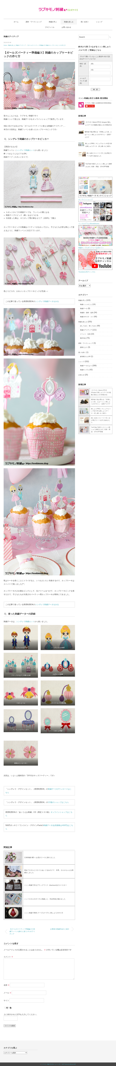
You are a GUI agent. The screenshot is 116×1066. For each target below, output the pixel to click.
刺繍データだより (86, 366)
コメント (8, 957)
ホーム (16, 22)
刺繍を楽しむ (69, 22)
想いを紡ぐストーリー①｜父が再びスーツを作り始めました (100, 420)
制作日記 (83, 338)
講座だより (83, 347)
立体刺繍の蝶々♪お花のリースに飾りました (39, 857)
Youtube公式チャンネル (86, 272)
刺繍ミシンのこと (86, 304)
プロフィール (49, 27)
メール (7, 993)
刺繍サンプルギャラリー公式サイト (91, 248)
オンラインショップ (85, 199)
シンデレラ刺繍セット (25, 150)
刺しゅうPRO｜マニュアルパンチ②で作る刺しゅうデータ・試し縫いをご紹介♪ (100, 411)
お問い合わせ (66, 27)
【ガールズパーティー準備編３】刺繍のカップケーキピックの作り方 (46, 45)
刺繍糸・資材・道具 (86, 312)
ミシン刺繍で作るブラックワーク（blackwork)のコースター (45, 885)
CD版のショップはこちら (58, 802)
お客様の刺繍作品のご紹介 (59, 929)
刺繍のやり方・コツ (86, 317)
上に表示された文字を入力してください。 (21, 1014)
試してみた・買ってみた (88, 326)
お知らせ (81, 375)
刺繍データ (83, 308)
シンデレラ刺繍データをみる (47, 301)
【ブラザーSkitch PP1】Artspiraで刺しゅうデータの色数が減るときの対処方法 (101, 392)
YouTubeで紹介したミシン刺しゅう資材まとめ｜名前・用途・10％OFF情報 (100, 429)
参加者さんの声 (85, 356)
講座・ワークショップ (34, 22)
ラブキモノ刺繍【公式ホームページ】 (51, 1064)
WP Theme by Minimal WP (69, 1064)
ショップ (99, 22)
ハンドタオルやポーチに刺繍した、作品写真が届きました (44, 899)
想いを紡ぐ (85, 22)
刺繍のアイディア (11, 36)
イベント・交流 (85, 334)
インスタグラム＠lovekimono (88, 223)
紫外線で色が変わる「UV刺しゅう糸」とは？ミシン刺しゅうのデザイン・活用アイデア (101, 402)
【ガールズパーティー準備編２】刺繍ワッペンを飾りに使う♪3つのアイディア (22, 931)
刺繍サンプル (84, 370)
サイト (6, 1000)
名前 (7, 985)
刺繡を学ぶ (53, 22)
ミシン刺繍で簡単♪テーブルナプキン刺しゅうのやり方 (43, 913)
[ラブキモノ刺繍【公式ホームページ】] (58, 8)
